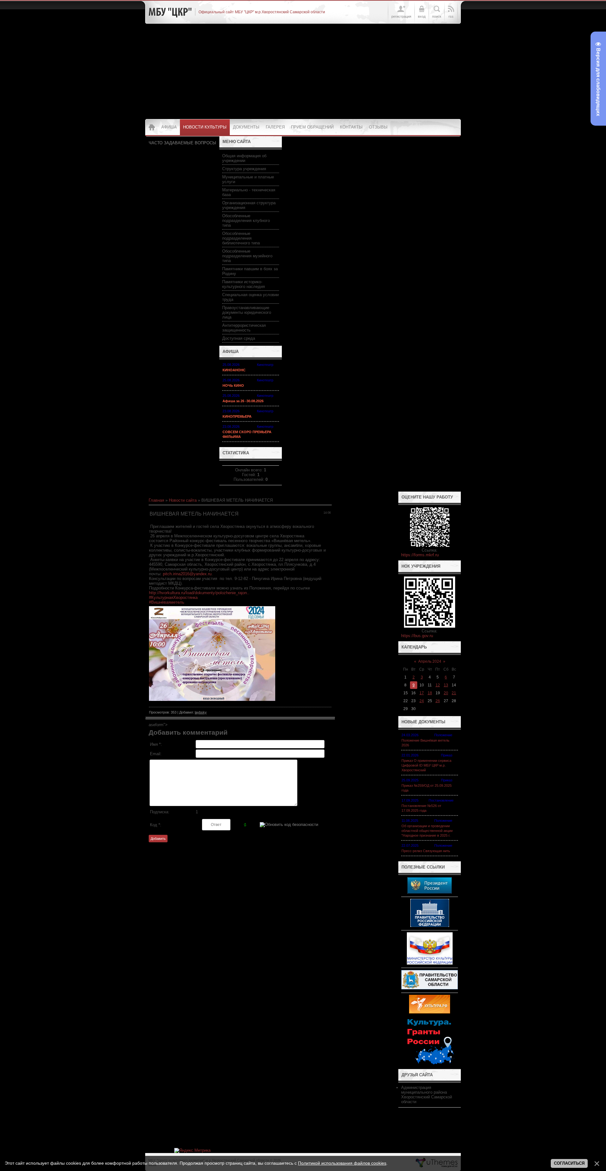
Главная (156, 500)
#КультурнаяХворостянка (173, 597)
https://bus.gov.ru (417, 635)
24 (421, 701)
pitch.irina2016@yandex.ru (187, 573)
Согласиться (569, 1163)
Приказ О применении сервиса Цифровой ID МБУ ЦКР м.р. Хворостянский (426, 765)
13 (446, 685)
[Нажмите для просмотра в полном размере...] (212, 699)
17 (421, 693)
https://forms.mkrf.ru (420, 555)
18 (430, 693)
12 (438, 685)
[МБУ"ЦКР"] (170, 12)
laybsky (201, 712)
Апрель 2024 (429, 661)
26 (438, 701)
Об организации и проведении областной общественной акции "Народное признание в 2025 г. (427, 830)
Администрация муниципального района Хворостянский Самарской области (426, 1094)
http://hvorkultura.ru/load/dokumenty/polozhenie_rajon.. (199, 592)
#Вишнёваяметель (166, 602)
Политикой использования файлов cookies (342, 1163)
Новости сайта (183, 500)
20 (446, 693)
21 (454, 693)
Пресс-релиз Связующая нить (425, 851)
